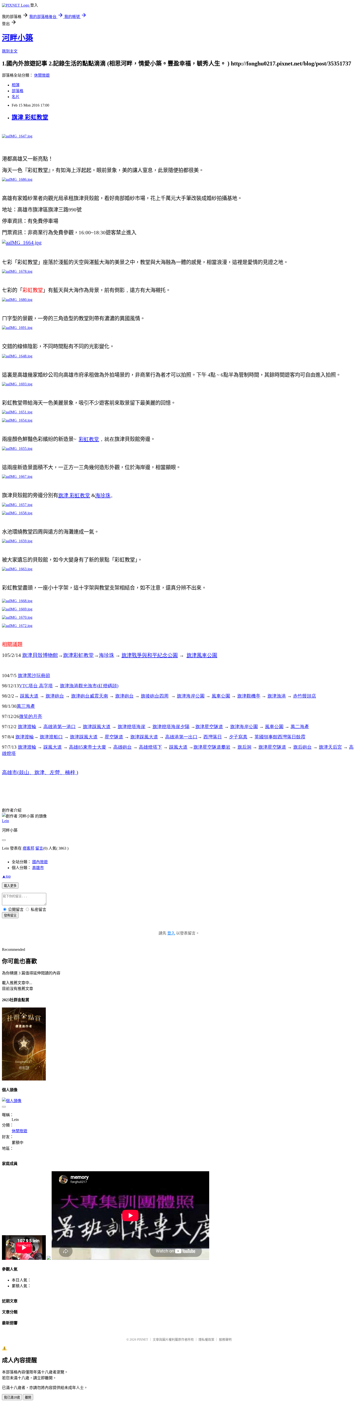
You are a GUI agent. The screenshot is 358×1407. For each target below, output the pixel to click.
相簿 (15, 85)
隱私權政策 (206, 1339)
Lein (5, 821)
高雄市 (38, 868)
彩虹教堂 (89, 439)
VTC (36, 685)
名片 (15, 97)
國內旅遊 (40, 862)
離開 (28, 1397)
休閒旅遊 (42, 75)
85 (87, 747)
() (89, 685)
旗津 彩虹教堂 (30, 117)
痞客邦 (28, 848)
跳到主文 (10, 51)
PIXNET (142, 1339)
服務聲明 (225, 1339)
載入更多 (10, 886)
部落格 (17, 91)
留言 (39, 848)
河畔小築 (17, 37)
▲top (6, 876)
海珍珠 (103, 495)
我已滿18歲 (12, 1397)
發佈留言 (10, 915)
